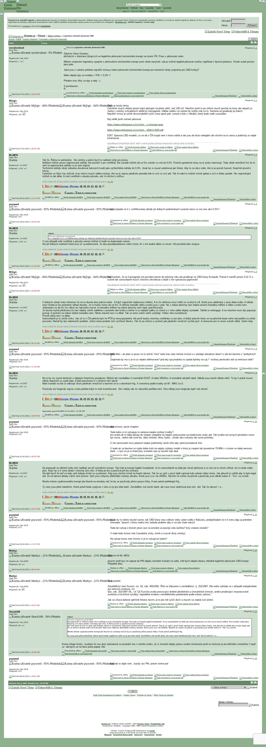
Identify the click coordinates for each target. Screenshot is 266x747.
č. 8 (255, 349)
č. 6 (255, 272)
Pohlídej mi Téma (144, 695)
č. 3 (255, 155)
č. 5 (255, 228)
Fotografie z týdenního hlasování (53, 39)
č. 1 (255, 48)
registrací (26, 26)
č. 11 (255, 463)
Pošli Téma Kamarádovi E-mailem (107, 695)
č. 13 (255, 550)
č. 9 (255, 373)
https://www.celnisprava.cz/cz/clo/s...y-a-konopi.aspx (135, 124)
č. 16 (255, 658)
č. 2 (255, 100)
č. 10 (255, 421)
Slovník (12, 39)
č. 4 (255, 204)
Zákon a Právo (54, 36)
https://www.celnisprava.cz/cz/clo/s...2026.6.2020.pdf (135, 130)
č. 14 (255, 576)
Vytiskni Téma (129, 695)
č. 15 (255, 611)
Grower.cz (29, 35)
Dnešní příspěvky (30, 39)
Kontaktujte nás (158, 724)
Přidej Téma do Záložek (163, 695)
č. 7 (255, 297)
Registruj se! (120, 22)
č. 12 (255, 515)
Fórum (41, 35)
